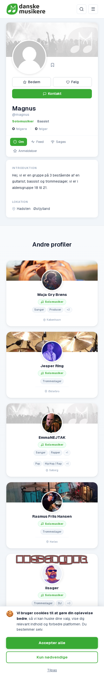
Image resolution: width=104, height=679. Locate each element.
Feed (40, 142)
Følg (75, 82)
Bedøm (34, 82)
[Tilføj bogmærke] (52, 65)
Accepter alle (52, 642)
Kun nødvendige (52, 657)
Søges (61, 142)
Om (21, 142)
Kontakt (54, 93)
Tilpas (52, 670)
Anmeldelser (27, 151)
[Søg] (81, 9)
